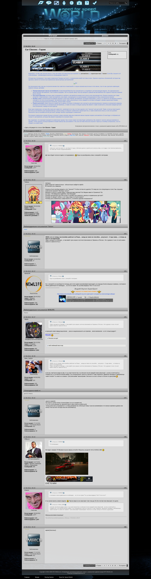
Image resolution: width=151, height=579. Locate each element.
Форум (49, 5)
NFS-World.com (123, 126)
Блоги (64, 5)
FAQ (87, 5)
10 (113, 43)
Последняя (122, 43)
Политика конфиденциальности (76, 573)
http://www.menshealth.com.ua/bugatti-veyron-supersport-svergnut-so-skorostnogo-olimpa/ (86, 294)
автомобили (85, 73)
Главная (41, 5)
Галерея (79, 5)
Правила (94, 5)
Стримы (71, 5)
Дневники (105, 36)
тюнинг (104, 73)
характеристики (96, 73)
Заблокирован (33, 256)
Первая (99, 43)
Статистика (56, 5)
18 (115, 43)
